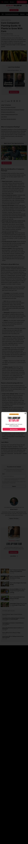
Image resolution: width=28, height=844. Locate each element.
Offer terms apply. (14, 425)
